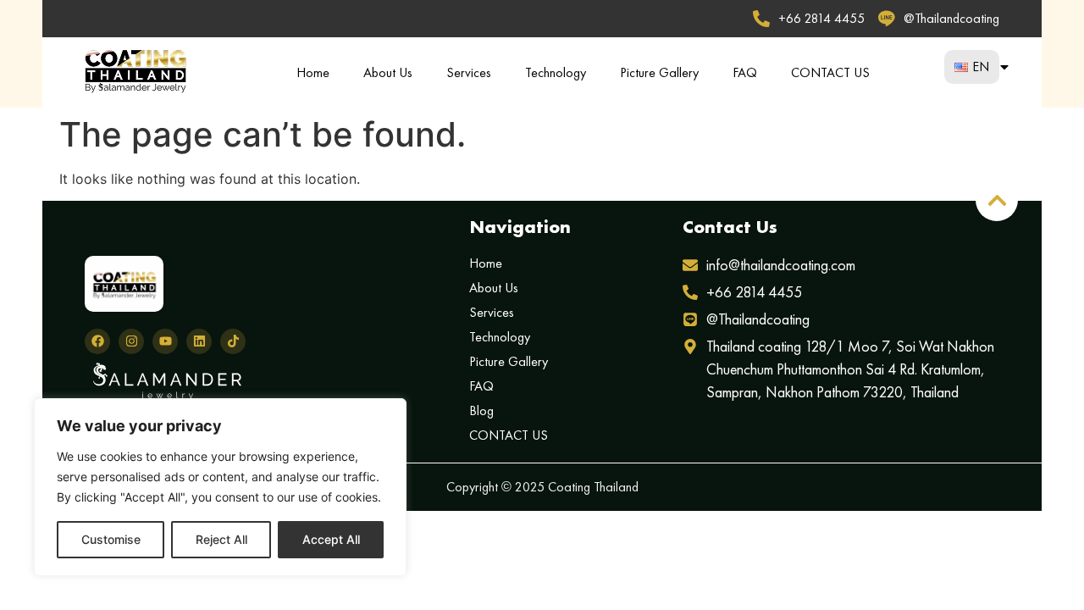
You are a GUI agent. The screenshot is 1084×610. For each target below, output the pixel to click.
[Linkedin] (199, 341)
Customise (111, 539)
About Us (387, 72)
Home (312, 72)
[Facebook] (97, 341)
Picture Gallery (659, 72)
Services (468, 72)
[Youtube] (165, 341)
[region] (220, 487)
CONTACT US (830, 72)
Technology (555, 72)
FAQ (745, 72)
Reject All (221, 539)
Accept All (331, 539)
